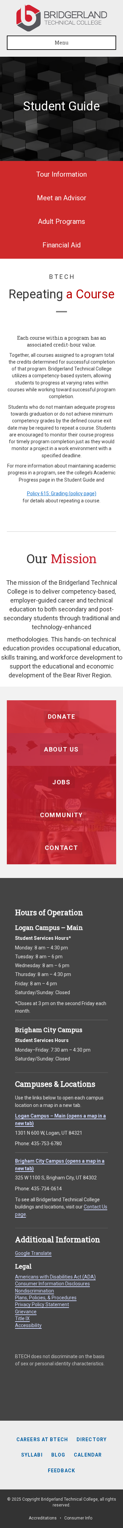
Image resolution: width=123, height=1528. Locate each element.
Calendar (88, 1455)
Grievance (26, 1311)
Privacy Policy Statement (42, 1304)
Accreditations (43, 1518)
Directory (92, 1439)
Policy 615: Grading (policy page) (61, 493)
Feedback (61, 1470)
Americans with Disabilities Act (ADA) (55, 1277)
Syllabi (32, 1455)
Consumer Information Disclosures (52, 1283)
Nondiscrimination (34, 1291)
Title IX (22, 1318)
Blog (58, 1455)
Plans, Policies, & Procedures (46, 1297)
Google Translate (33, 1253)
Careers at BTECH (42, 1439)
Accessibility (28, 1325)
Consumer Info (78, 1518)
